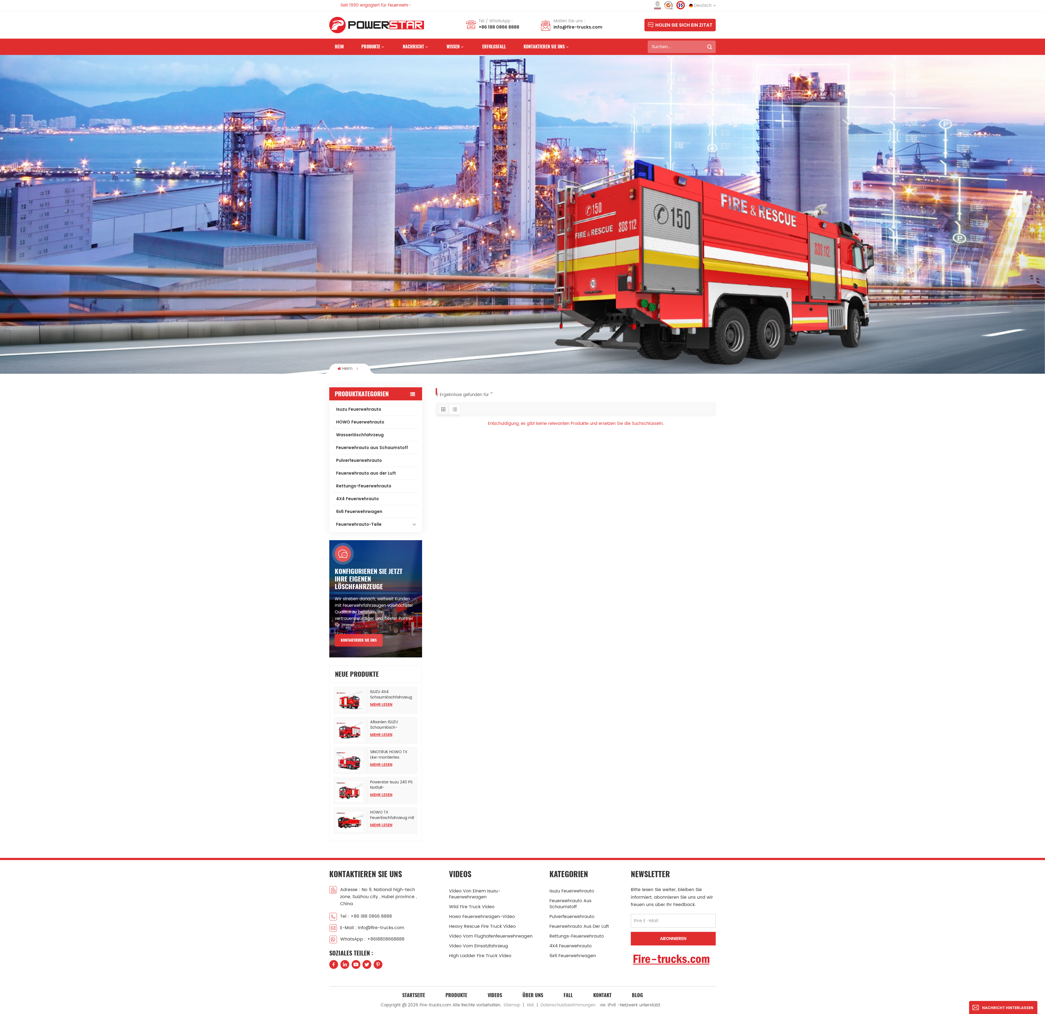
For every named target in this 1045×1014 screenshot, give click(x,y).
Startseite (413, 995)
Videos (495, 995)
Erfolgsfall (494, 47)
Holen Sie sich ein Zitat (683, 25)
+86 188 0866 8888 (499, 27)
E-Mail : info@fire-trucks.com (372, 927)
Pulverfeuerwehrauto (359, 460)
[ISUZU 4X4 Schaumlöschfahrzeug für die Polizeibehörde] (350, 701)
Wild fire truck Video (471, 906)
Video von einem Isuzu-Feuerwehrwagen (474, 894)
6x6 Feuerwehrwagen (359, 511)
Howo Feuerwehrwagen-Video (482, 916)
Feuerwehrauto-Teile (359, 524)
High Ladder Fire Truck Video (480, 955)
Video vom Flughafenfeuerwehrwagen (491, 936)
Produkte (370, 47)
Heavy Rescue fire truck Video (482, 926)
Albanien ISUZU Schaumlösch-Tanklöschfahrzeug (387, 724)
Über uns (532, 995)
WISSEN (453, 47)
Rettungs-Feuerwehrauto (363, 486)
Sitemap (511, 1005)
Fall (568, 995)
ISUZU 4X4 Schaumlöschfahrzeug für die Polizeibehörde (391, 694)
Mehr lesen (381, 704)
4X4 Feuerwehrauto (357, 499)
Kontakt (602, 995)
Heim (339, 47)
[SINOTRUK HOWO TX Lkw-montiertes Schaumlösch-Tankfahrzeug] (350, 761)
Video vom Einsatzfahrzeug (478, 946)
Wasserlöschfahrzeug (360, 435)
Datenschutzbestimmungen (567, 1005)
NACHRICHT (413, 47)
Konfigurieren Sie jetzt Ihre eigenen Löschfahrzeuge (368, 579)
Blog (637, 995)
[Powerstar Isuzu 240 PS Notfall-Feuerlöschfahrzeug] (350, 792)
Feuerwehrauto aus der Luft (366, 473)
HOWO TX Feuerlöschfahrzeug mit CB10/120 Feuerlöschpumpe (392, 815)
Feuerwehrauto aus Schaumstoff (372, 447)
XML (530, 1005)
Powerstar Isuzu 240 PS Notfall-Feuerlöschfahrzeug (391, 785)
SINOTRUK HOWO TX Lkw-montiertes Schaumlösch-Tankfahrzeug (388, 754)
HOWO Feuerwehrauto (360, 422)
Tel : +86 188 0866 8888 (366, 916)
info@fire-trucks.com (578, 27)
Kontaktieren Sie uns (544, 47)
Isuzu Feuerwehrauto (358, 409)
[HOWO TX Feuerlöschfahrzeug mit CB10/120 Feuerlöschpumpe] (350, 822)
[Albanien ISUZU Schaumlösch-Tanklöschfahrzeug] (350, 731)
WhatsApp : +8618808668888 (372, 939)
